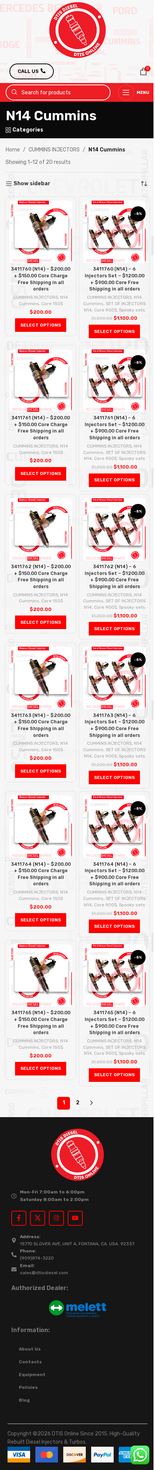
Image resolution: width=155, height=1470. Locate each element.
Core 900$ (105, 310)
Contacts (30, 1361)
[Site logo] (77, 30)
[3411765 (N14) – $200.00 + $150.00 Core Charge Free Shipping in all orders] (40, 975)
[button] (40, 325)
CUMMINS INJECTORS (54, 150)
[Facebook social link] (18, 1218)
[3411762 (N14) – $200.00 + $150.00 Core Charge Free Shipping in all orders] (40, 529)
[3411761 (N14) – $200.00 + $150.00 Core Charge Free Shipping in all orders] (40, 380)
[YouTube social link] (75, 1218)
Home (13, 150)
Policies (28, 1387)
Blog (24, 1400)
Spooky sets (132, 310)
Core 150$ (52, 303)
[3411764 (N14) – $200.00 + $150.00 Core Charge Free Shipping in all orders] (40, 826)
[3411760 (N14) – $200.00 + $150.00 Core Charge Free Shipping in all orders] (40, 232)
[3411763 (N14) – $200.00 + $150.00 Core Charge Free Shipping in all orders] (40, 678)
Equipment (32, 1374)
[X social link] (37, 1218)
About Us (30, 1349)
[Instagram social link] (56, 1218)
